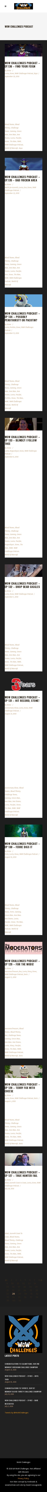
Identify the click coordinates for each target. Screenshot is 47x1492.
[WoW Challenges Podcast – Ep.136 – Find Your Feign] (23, 50)
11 (18, 1283)
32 (37, 1293)
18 (24, 1286)
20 (36, 1286)
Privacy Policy (23, 1478)
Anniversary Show (11, 708)
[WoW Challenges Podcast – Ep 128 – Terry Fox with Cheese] (23, 1071)
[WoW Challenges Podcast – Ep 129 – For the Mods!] (23, 948)
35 (19, 1297)
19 (30, 1286)
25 (30, 1290)
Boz (20, 971)
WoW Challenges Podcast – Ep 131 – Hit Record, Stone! (22, 699)
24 (24, 1290)
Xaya (35, 73)
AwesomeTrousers (11, 971)
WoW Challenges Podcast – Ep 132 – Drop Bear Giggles (22, 585)
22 (13, 1290)
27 (7, 1293)
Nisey (30, 971)
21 (7, 1290)
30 (25, 1293)
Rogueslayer (14, 451)
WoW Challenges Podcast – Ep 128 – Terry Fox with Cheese (22, 1087)
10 (12, 1283)
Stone (9, 71)
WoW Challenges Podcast (24, 73)
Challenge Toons (11, 795)
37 (31, 1297)
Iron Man (12, 135)
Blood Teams (9, 124)
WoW (19, 141)
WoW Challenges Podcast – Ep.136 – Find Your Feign (22, 64)
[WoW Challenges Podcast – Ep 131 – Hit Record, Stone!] (23, 684)
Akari (7, 1183)
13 (29, 1283)
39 (7, 1300)
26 (36, 1290)
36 (25, 1297)
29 (19, 1293)
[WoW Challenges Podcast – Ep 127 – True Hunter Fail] (23, 1159)
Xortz (26, 974)
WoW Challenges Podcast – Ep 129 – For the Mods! (22, 962)
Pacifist (18, 138)
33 (7, 1297)
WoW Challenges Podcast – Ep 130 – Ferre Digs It (22, 845)
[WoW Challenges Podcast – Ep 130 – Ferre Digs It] (23, 831)
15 (7, 1286)
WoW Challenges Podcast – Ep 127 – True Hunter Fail (22, 1174)
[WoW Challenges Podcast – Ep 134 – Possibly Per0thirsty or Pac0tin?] (23, 300)
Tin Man (13, 141)
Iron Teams (17, 801)
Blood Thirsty (15, 791)
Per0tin (12, 327)
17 (19, 1286)
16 (13, 1286)
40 (13, 1300)
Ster (25, 187)
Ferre (7, 854)
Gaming (13, 131)
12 (23, 1283)
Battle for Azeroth (11, 187)
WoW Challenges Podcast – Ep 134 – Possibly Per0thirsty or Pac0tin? (22, 316)
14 (35, 1283)
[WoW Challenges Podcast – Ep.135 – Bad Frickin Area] (23, 164)
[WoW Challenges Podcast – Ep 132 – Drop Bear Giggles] (23, 570)
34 (13, 1297)
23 (19, 1290)
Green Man (16, 798)
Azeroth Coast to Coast (18, 1183)
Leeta (7, 73)
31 (31, 1293)
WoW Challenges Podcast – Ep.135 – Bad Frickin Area (22, 178)
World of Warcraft (11, 148)
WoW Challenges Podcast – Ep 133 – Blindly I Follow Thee (22, 440)
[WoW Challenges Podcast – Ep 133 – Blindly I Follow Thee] (23, 424)
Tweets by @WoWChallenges (16, 1412)
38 (36, 1297)
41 (20, 1300)
